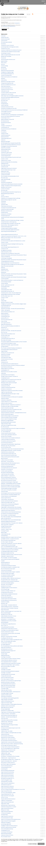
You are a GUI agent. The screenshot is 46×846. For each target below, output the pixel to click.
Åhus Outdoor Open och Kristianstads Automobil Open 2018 (11, 508)
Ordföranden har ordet (5, 91)
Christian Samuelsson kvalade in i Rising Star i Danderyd (10, 658)
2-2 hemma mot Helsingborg (6, 813)
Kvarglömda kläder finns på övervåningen (8, 545)
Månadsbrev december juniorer (6, 210)
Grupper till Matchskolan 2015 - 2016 (7, 794)
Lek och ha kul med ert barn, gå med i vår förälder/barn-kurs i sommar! (13, 240)
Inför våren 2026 (4, 68)
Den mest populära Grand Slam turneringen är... (9, 740)
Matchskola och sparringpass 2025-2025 (8, 81)
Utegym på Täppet (4, 351)
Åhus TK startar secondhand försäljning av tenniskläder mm (11, 348)
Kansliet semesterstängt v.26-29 (6, 226)
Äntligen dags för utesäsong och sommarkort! (9, 168)
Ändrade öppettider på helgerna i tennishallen (9, 488)
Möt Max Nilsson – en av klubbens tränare (8, 619)
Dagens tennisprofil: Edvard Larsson (7, 773)
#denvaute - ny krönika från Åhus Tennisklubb (9, 636)
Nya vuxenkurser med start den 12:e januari (8, 480)
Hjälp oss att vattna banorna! (6, 518)
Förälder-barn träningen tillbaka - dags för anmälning (10, 664)
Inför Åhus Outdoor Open (5, 335)
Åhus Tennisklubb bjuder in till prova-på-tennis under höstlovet (12, 645)
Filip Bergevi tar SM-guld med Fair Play (7, 552)
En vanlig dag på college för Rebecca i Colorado (9, 551)
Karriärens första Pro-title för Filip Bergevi (8, 464)
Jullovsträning (3, 67)
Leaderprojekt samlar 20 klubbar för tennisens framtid (10, 51)
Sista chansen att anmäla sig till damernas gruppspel (10, 671)
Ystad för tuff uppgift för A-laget (6, 779)
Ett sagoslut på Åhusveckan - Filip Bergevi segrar (9, 579)
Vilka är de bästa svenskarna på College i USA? (9, 715)
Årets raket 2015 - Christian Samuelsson (8, 762)
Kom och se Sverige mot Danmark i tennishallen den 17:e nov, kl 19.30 (13, 789)
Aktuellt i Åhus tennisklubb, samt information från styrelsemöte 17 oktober (13, 273)
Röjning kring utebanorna (5, 562)
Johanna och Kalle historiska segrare (7, 677)
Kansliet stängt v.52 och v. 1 (5, 117)
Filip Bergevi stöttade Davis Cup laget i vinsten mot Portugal (11, 537)
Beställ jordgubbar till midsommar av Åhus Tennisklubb (10, 294)
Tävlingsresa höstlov (4, 133)
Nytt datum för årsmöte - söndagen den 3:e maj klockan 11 (11, 404)
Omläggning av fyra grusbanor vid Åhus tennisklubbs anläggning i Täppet (13, 303)
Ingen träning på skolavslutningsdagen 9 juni (8, 231)
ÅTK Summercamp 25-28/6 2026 (6, 42)
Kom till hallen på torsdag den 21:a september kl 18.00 (10, 567)
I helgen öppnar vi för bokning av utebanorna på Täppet (10, 712)
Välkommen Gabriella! (5, 398)
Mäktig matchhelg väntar (5, 655)
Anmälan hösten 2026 (4, 37)
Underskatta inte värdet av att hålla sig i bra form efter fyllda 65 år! (12, 264)
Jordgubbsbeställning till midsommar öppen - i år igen (10, 393)
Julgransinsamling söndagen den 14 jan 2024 (8, 199)
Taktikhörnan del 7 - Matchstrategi (7, 721)
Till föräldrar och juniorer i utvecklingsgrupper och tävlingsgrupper (12, 114)
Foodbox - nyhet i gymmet (5, 310)
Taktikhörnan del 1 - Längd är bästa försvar (8, 757)
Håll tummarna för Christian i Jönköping (7, 737)
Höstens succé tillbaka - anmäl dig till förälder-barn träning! (11, 732)
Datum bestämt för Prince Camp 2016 (7, 776)
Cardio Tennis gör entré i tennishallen (7, 474)
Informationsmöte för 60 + (5, 215)
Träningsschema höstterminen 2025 (7, 83)
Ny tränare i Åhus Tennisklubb (6, 436)
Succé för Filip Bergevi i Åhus (6, 384)
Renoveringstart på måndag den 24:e (7, 73)
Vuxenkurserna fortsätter (5, 174)
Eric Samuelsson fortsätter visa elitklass (8, 575)
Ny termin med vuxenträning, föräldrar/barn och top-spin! (11, 144)
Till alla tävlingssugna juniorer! (6, 138)
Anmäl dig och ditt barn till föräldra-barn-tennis (9, 478)
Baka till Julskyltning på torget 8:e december (8, 422)
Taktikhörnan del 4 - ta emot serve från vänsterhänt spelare (11, 742)
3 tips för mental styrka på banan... (7, 765)
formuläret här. (17, 23)
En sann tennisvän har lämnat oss (7, 442)
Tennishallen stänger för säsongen (7, 693)
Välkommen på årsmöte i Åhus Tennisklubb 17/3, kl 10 (10, 463)
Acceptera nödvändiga (32, 843)
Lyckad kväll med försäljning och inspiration (8, 565)
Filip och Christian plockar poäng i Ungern (8, 568)
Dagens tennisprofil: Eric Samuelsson (7, 786)
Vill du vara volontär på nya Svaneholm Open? (9, 455)
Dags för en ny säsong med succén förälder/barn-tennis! (10, 819)
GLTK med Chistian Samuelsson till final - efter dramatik (10, 633)
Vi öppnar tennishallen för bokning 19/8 (8, 439)
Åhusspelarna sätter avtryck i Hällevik (7, 573)
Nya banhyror (3, 43)
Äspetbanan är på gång (5, 601)
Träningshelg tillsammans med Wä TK (7, 261)
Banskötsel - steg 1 (4, 603)
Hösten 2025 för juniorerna (5, 86)
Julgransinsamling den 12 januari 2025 (7, 119)
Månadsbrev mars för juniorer (6, 187)
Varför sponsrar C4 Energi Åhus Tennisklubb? (9, 489)
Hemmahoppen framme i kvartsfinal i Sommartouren (10, 581)
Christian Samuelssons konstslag (6, 359)
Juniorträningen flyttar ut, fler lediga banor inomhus (10, 46)
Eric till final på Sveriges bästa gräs (7, 576)
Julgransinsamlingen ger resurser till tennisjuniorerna (10, 262)
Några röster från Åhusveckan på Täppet (8, 685)
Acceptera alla (41, 843)
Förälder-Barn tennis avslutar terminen (7, 452)
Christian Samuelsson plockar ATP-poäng (8, 433)
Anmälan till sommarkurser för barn (7, 106)
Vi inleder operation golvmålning (6, 470)
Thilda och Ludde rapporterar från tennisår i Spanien (10, 456)
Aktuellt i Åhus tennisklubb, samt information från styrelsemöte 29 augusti (13, 277)
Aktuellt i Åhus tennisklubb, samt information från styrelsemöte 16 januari (13, 259)
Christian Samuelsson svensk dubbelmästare (9, 496)
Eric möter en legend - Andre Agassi (7, 541)
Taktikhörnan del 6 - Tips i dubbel (6, 731)
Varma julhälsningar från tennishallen (7, 627)
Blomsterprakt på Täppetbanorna (7, 597)
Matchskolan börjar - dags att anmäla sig (8, 805)
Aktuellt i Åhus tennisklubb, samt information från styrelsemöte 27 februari (14, 255)
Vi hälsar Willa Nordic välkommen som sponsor (9, 660)
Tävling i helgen (3, 300)
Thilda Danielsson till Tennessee (6, 206)
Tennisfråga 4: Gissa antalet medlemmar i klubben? (10, 630)
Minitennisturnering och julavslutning (7, 70)
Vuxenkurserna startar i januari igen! (7, 209)
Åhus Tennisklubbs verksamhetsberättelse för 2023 (10, 176)
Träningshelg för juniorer (5, 377)
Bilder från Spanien (4, 458)
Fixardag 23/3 (3, 180)
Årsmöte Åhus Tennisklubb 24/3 (6, 182)
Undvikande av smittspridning (6, 400)
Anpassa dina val (4, 843)
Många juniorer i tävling (5, 809)
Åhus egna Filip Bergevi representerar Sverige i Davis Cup (11, 191)
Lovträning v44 (3, 130)
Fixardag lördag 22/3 (4, 103)
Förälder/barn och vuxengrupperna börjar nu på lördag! (10, 198)
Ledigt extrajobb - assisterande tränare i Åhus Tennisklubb (11, 507)
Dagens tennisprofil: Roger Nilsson (7, 811)
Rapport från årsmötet (5, 609)
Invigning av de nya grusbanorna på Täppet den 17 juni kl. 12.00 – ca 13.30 (13, 236)
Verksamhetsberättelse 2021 (6, 305)
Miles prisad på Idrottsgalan (6, 612)
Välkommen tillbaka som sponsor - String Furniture (9, 606)
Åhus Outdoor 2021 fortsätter (6, 340)
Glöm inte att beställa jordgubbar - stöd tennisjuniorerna (10, 691)
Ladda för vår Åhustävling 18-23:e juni (7, 701)
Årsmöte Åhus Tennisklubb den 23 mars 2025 (8, 108)
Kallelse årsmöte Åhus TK (5, 307)
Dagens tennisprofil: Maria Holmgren (7, 787)
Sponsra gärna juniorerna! (5, 322)
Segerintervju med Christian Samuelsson (8, 510)
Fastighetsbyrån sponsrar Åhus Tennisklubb (8, 620)
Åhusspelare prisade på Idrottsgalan (7, 472)
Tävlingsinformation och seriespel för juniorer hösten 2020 (11, 379)
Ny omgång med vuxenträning (6, 250)
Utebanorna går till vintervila (6, 497)
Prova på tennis (4, 132)
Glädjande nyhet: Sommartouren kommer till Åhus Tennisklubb (12, 390)
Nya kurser (3, 64)
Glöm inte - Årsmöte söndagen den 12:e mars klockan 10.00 (11, 611)
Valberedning (3, 373)
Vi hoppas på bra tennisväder (6, 675)
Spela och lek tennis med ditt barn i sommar (8, 343)
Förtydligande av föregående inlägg (7, 72)
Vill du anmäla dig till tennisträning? (7, 828)
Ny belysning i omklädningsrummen (7, 466)
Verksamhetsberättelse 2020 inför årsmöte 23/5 (9, 349)
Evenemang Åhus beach (5, 286)
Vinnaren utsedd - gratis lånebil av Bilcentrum (9, 434)
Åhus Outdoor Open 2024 (5, 165)
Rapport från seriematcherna (6, 647)
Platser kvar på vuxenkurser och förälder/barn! (9, 76)
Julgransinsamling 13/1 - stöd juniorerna (8, 475)
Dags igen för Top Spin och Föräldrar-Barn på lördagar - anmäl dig (12, 220)
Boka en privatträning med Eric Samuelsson (8, 477)
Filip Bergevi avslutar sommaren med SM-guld (9, 382)
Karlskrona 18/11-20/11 (5, 270)
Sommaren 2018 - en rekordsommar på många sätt (9, 504)
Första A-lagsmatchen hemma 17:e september (9, 661)
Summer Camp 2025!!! (4, 105)
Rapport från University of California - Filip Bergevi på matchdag (12, 743)
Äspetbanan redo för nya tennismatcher (8, 705)
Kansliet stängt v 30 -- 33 (5, 336)
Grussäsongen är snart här (5, 53)
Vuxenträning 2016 (4, 768)
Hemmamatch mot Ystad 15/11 (6, 784)
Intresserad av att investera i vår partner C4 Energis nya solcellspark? (13, 365)
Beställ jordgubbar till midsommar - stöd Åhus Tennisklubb (11, 450)
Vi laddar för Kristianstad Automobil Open (8, 387)
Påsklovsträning (4, 102)
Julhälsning (3, 267)
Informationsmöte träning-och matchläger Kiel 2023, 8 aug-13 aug (12, 243)
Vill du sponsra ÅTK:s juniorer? (6, 154)
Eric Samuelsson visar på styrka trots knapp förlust (9, 513)
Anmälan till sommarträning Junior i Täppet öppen (9, 482)
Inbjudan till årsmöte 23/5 (5, 355)
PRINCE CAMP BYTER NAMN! (5, 179)
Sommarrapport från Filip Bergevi (6, 831)
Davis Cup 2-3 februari (5, 196)
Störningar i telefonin (4, 346)
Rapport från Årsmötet (5, 726)
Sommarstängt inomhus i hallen (6, 289)
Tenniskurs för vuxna (4, 329)
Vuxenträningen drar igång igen (6, 258)
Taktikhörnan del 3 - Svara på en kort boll (8, 750)
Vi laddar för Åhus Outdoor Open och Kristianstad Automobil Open (12, 448)
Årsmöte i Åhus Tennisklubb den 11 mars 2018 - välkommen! (11, 543)
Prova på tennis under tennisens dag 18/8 (8, 441)
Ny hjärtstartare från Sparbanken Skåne (8, 411)
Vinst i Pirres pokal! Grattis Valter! (6, 319)
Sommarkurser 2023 (4, 248)
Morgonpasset (3, 272)
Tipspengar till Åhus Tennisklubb (6, 781)
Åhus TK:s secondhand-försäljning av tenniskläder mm (10, 325)
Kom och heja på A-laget (5, 589)
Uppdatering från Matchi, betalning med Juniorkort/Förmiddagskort (12, 217)
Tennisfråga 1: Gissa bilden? (6, 672)
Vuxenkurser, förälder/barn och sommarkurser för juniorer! (11, 50)
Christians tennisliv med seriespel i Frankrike (8, 598)
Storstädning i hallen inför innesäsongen (8, 674)
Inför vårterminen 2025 (5, 121)
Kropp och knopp (4, 321)
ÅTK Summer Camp (4, 100)
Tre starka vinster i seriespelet (6, 642)
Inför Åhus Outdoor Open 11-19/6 (6, 295)
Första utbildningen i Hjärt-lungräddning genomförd (10, 697)
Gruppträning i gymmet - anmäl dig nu (7, 751)
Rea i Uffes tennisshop (5, 426)
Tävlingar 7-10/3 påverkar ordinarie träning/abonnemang (11, 185)
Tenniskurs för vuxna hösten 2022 (7, 275)
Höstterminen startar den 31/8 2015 (7, 835)
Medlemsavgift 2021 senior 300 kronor (7, 368)
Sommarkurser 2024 (4, 166)
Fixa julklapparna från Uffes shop (7, 638)
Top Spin (2, 195)
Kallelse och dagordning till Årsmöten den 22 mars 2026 (10, 54)
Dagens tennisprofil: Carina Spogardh (7, 795)
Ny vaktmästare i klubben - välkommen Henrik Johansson (11, 578)
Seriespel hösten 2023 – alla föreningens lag (8, 221)
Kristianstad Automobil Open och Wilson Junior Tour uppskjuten (12, 396)
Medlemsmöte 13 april (5, 171)
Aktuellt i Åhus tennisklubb (5, 173)
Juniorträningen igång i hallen (6, 824)
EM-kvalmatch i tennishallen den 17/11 (7, 778)
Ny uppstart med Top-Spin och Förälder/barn (8, 128)
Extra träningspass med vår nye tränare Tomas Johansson (11, 493)
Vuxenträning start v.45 (5, 127)
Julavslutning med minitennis (6, 122)
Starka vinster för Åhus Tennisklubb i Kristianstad (9, 608)
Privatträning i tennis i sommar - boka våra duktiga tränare (11, 292)
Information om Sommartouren (6, 389)
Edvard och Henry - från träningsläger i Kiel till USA (9, 225)
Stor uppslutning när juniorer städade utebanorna (9, 363)
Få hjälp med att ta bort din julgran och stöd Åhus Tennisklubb (11, 548)
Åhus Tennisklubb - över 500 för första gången (9, 557)
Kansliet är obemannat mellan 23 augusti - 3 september (10, 571)
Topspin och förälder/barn (5, 256)
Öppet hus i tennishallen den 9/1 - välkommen (9, 761)
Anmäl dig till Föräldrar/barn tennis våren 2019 (9, 467)
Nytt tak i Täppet (4, 532)
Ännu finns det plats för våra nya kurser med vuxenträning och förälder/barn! (14, 109)
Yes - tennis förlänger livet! (5, 431)
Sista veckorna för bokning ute (6, 570)
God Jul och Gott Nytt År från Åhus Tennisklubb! (9, 417)
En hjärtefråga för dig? (5, 729)
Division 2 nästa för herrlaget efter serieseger (9, 418)
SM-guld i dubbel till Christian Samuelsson (8, 798)
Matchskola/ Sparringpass (5, 141)
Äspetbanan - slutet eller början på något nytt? (9, 716)
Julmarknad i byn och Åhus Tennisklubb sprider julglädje (10, 486)
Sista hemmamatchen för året (6, 767)
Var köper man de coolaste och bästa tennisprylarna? (10, 746)
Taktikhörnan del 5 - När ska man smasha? (8, 738)
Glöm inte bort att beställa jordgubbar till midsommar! (10, 97)
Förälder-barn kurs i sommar (6, 160)
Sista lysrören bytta (4, 491)
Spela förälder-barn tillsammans (6, 366)
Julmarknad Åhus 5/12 (5, 318)
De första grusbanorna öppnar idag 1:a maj (8, 453)
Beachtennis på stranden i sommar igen (8, 682)
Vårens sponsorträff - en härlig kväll (7, 524)
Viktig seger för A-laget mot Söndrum (7, 556)
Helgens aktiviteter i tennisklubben (7, 699)
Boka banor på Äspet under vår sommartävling (9, 161)
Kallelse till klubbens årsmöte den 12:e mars (8, 616)
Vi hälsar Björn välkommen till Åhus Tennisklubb (9, 720)
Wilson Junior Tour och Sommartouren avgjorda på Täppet (11, 680)
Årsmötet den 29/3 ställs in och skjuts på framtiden (9, 406)
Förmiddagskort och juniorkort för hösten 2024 (9, 146)
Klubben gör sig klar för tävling (6, 690)
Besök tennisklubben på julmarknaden (7, 770)
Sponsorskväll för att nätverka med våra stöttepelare (10, 559)
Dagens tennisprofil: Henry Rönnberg (7, 772)
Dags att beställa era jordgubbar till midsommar (9, 593)
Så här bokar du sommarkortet (6, 696)
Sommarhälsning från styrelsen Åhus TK (8, 338)
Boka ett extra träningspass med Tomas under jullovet (10, 485)
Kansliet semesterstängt (5, 39)
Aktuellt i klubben (4, 288)
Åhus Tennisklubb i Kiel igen (6, 836)
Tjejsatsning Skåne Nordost (5, 149)
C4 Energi (2, 124)
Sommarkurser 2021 (4, 362)
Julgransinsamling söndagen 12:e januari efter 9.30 (9, 415)
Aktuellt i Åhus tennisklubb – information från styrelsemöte (11, 330)
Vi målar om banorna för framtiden (7, 459)
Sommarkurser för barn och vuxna (7, 89)
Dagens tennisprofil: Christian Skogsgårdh (8, 820)
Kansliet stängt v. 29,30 (5, 150)
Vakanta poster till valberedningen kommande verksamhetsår (11, 184)
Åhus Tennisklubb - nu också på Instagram (8, 515)
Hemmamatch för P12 (4, 634)
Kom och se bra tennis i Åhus (6, 447)
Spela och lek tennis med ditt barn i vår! (7, 311)
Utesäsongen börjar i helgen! (6, 357)
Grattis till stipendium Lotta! (5, 534)
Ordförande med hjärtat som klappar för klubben (9, 724)
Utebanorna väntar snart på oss (6, 403)
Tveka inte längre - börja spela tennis (7, 499)
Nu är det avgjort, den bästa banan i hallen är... (9, 745)
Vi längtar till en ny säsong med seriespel (8, 381)
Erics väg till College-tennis (5, 644)
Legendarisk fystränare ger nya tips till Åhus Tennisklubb (11, 663)
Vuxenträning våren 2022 (5, 316)
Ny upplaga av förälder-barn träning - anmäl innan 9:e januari (11, 554)
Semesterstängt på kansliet (5, 155)
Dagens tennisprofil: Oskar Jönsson (7, 816)
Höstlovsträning (4, 80)
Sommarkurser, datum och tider (6, 152)
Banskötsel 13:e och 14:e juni (6, 586)
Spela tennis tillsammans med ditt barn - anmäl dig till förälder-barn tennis (13, 412)
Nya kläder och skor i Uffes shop (6, 614)
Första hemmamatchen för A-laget (7, 817)
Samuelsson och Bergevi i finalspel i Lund (8, 590)
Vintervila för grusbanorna (5, 135)
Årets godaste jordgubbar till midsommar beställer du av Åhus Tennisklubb (14, 341)
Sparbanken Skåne (4, 204)
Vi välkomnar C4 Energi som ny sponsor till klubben (9, 549)
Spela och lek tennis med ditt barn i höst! (8, 333)
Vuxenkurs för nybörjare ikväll (6, 75)
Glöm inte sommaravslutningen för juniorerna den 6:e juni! (11, 157)
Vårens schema (3, 62)
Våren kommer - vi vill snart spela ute (7, 461)
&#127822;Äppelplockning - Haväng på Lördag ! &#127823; (11, 143)
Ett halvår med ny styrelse (5, 652)
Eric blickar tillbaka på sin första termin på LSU (9, 600)
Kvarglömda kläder (4, 668)
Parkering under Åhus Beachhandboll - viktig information (10, 444)
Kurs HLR (2, 299)
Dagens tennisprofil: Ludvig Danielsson (7, 783)
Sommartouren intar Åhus (5, 385)
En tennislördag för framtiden (6, 281)
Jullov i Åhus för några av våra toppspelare (8, 764)
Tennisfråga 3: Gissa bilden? (6, 656)
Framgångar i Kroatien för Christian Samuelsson (9, 825)
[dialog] (23, 841)
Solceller (2, 218)
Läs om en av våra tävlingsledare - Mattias (8, 792)
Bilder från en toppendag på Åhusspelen (8, 686)
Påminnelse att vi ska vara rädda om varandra (9, 371)
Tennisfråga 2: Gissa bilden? (6, 669)
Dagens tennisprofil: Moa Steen (6, 790)
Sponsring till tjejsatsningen (5, 113)
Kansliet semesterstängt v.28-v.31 (7, 87)
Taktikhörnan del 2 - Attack (5, 753)
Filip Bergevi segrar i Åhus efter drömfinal (8, 445)
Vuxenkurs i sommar (4, 158)
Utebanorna (3, 139)
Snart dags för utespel (5, 530)
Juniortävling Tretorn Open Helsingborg (7, 374)
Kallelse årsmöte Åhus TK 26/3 (6, 251)
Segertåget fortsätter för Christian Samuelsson (9, 587)
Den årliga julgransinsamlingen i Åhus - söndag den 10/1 (10, 759)
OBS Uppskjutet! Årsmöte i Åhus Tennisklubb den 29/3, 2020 (11, 409)
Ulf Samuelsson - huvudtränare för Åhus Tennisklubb (10, 756)
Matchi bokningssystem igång (6, 833)
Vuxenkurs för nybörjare (5, 188)
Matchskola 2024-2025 (5, 136)
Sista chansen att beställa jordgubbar (7, 582)
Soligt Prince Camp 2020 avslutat (6, 392)
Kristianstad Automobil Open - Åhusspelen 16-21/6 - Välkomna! (11, 522)
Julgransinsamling (4, 61)
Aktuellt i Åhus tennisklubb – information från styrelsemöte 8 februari (13, 308)
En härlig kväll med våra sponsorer (7, 592)
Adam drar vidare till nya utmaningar (7, 407)
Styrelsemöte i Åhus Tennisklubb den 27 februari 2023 (10, 253)
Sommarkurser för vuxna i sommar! (7, 94)
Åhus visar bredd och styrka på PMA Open (8, 540)
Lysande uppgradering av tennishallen (7, 505)
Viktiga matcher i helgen (5, 803)
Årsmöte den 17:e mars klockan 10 (7, 469)
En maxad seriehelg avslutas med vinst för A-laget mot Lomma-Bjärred (13, 428)
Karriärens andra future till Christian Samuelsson (9, 500)
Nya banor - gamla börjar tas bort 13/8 (7, 284)
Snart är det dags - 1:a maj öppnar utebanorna (9, 604)
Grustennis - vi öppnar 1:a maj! (6, 529)
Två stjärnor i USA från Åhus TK (6, 125)
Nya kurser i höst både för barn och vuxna (8, 84)
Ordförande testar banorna (6, 527)
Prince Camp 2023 (4, 245)
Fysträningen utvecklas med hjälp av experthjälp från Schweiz (11, 639)
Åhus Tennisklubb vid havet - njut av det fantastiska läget (11, 519)
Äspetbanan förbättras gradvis (6, 694)
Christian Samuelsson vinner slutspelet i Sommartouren (10, 437)
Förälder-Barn (3, 202)
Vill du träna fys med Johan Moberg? (7, 617)
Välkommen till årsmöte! (5, 734)
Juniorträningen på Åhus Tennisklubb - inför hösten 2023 (10, 223)
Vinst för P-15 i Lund (4, 797)
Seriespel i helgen (4, 653)
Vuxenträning (3, 201)
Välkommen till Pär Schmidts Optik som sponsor (9, 628)
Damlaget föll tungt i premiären (6, 526)
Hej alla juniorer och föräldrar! (6, 214)
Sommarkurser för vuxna (5, 48)
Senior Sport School (4, 718)
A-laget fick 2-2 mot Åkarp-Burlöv (6, 800)
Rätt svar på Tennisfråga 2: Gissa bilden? (8, 666)
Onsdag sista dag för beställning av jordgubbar (9, 228)
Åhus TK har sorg (4, 332)
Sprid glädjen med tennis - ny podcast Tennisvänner (10, 538)
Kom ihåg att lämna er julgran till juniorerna (8, 623)
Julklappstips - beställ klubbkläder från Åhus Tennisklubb (11, 483)
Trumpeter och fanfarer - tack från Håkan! (8, 713)
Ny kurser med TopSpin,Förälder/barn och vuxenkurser (10, 116)
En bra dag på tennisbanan (5, 395)
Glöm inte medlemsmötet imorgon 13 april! (8, 169)
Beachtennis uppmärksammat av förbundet (8, 827)
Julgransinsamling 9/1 (4, 313)
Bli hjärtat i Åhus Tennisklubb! (6, 56)
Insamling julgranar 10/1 (5, 370)
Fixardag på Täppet (4, 814)
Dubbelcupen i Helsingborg (5, 822)
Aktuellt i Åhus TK (4, 327)
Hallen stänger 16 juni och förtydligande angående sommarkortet (12, 95)
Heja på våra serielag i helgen (6, 429)
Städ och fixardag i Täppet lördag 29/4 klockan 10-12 (10, 247)
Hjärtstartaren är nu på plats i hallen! (7, 710)
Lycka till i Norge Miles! (5, 278)
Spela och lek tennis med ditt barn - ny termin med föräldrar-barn (12, 280)
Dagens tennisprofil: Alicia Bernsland (7, 802)
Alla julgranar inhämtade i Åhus (6, 754)
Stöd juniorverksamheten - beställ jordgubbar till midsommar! (11, 704)
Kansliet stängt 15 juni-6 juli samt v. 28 (7, 291)
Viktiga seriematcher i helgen (6, 423)
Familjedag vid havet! (4, 163)
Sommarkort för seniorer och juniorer (7, 45)
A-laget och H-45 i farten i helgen (6, 702)
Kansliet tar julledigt (4, 65)
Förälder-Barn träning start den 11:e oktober (12, 14)
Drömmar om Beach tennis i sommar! (7, 631)
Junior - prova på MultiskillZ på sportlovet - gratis (9, 546)
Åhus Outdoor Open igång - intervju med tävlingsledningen (11, 516)
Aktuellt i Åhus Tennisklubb (5, 147)
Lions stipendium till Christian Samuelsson (8, 683)
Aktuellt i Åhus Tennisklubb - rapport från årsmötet (9, 344)
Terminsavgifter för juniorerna (6, 111)
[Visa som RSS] (32, 14)
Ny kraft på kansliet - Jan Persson (6, 649)
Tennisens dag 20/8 (4, 283)
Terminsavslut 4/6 (4, 40)
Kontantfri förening (4, 212)
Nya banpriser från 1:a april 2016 (6, 723)
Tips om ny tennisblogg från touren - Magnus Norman (10, 748)
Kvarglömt (3, 560)
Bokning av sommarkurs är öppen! (7, 302)
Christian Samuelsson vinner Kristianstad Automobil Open (11, 511)
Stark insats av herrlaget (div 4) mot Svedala (8, 425)
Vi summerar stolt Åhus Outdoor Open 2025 (8, 92)
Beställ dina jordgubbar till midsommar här (8, 521)
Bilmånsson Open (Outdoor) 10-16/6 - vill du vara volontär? (11, 237)
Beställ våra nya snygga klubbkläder (7, 420)
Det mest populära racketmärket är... (7, 735)
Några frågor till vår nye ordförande (7, 707)
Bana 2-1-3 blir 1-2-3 (4, 625)
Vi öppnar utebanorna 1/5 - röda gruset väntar (9, 401)
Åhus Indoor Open (4, 190)
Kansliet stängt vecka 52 (5, 314)
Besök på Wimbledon (4, 622)
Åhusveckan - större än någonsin (6, 584)
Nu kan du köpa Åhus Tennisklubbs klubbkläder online (10, 494)
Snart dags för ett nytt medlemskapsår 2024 (8, 207)
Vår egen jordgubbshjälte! (5, 709)
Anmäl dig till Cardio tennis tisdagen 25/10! (8, 650)
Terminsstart (3, 35)
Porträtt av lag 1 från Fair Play (6, 595)
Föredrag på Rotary (4, 535)
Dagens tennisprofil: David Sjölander (7, 775)
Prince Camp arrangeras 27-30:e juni (7, 679)
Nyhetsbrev (3, 78)
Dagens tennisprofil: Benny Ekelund (7, 808)
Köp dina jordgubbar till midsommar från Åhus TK (9, 234)
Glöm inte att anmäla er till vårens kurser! (8, 59)
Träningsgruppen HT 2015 (5, 830)
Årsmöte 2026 (3, 57)
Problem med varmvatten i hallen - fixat (7, 502)
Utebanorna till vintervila (5, 563)
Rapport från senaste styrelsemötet (7, 266)
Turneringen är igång (4, 688)
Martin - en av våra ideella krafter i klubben (8, 641)
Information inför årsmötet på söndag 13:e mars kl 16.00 (10, 727)
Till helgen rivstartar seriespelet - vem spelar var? (9, 376)
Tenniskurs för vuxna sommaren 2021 (7, 352)
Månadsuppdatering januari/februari (7, 193)
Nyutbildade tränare (4, 269)
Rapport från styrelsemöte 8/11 (6, 324)
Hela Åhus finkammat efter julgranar (7, 414)
